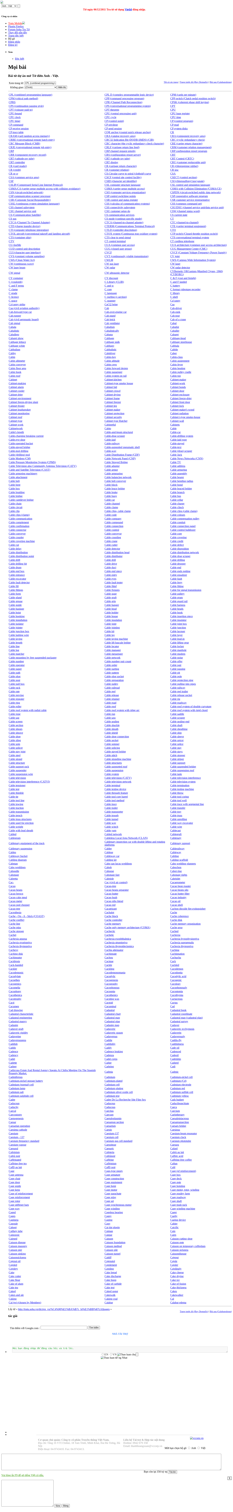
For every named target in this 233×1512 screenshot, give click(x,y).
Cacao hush (111, 897)
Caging (108, 1219)
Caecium (175, 1110)
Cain (172, 1231)
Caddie (108, 1040)
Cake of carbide (113, 1283)
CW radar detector (180, 267)
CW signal (14, 272)
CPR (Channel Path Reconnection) (123, 102)
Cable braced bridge (181, 488)
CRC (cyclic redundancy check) (187, 139)
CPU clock (15, 117)
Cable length (15, 642)
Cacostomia (176, 991)
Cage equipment (113, 1182)
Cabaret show (16, 338)
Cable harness (177, 605)
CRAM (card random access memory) (29, 136)
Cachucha (175, 957)
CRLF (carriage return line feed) (122, 147)
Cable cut (14, 544)
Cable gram (176, 597)
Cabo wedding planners (183, 863)
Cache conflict (16, 920)
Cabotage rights (178, 874)
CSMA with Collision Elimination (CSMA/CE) (195, 188)
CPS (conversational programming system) (128, 106)
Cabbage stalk (112, 342)
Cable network (112, 657)
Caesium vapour (17, 1144)
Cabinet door (177, 390)
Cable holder (111, 612)
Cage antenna (16, 1174)
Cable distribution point (21, 556)
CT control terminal (115, 241)
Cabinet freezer (113, 402)
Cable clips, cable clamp (118, 511)
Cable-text (175, 447)
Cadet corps (111, 1059)
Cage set (109, 1201)
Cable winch (111, 826)
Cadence (13, 1051)
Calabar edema (178, 1302)
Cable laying (15, 638)
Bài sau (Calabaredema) (221, 82)
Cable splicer (16, 747)
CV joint (175, 256)
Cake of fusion (178, 1283)
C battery (175, 285)
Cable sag (14, 717)
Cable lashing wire (19, 635)
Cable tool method (114, 800)
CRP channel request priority (120, 151)
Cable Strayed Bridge (116, 462)
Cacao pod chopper (19, 904)
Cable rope (14, 714)
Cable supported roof (116, 766)
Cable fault (176, 578)
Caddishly (110, 1043)
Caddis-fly (175, 1040)
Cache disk (176, 920)
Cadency (13, 1055)
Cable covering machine (22, 541)
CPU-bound (15, 113)
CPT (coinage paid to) (21, 109)
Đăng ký (13, 44)
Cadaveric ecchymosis (182, 1028)
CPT (172, 106)
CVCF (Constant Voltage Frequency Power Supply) (198, 252)
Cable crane (111, 541)
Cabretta (13, 878)
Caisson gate (177, 1242)
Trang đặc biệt (16, 35)
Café (172, 1167)
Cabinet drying (113, 394)
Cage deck (176, 1178)
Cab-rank (175, 311)
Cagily (173, 1216)
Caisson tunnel (112, 1253)
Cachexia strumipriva (116, 942)
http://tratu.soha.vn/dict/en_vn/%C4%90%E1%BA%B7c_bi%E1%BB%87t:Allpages (64, 1309)
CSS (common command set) (186, 203)
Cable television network (118, 781)
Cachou (109, 957)
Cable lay (110, 635)
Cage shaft (176, 1201)
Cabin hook (15, 372)
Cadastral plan (112, 1021)
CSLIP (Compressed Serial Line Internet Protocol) (36, 184)
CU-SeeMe (15, 245)
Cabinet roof (15, 417)
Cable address (177, 466)
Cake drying (177, 1276)
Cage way (14, 1208)
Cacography (111, 983)
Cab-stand (110, 315)
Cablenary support (180, 843)
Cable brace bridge (115, 488)
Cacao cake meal (18, 897)
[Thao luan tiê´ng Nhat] (114, 1357)
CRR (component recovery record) (27, 154)
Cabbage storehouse (181, 342)
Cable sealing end (179, 721)
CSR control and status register (121, 199)
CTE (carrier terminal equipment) (188, 226)
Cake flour (14, 1280)
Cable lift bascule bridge (118, 642)
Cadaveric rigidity (18, 1032)
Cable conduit (177, 522)
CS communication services (119, 214)
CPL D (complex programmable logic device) (129, 94)
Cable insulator (178, 620)
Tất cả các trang (171, 82)
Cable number (16, 661)
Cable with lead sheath (21, 830)
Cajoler (174, 1265)
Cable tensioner (17, 785)
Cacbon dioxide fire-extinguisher (188, 908)
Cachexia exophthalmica (118, 938)
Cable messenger (114, 653)
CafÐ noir (110, 1167)
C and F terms (16, 285)
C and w (109, 285)
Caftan (173, 1163)
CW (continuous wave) (21, 263)
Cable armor (111, 469)
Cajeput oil (14, 1261)
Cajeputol (110, 1261)
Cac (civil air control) (116, 882)
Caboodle (14, 871)
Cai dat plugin (112, 1227)
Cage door (14, 1182)
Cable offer (176, 661)
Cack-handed (16, 965)
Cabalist (174, 327)
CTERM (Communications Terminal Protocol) (130, 226)
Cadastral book (178, 1010)
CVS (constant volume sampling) (27, 256)
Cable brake (111, 492)
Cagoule (13, 1223)
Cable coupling (113, 537)
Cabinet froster (17, 405)
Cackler (13, 968)
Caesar (12, 1122)
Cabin (12, 357)
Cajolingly (175, 1268)
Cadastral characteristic (21, 1013)
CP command (16, 124)
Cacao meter (15, 901)
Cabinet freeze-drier (181, 398)
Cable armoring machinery (23, 473)
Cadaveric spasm (114, 1032)
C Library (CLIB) (114, 281)
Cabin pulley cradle (180, 372)
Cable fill (14, 586)
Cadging (109, 1066)
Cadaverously (177, 1036)
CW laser (175, 263)
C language (111, 293)
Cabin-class (176, 357)
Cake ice (175, 1280)
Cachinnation (177, 953)
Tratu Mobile (15, 23)
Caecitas (109, 1110)
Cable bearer (177, 477)
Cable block (111, 484)
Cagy (107, 1223)
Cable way (110, 822)
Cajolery (13, 1268)
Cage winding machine (182, 1208)
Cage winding (112, 1208)
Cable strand (15, 759)
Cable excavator (17, 578)
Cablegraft (175, 834)
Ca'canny (175, 300)
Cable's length (16, 432)
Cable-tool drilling (18, 451)
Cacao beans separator (117, 889)
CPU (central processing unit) (120, 113)
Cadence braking (114, 1051)
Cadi (172, 1066)
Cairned (13, 1238)
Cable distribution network (184, 552)
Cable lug (14, 650)
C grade (13, 293)
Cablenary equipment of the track (27, 843)
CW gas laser (112, 263)
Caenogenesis (16, 1118)
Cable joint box (178, 623)
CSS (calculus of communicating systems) (127, 203)
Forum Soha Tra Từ (19, 29)
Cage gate (175, 1182)
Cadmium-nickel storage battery (26, 1080)
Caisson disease (17, 1242)
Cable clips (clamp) (19, 514)
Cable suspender (17, 770)
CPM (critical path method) (23, 98)
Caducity (13, 1107)
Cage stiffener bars (19, 1204)
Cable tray (175, 811)
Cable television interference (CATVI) (29, 781)
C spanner (110, 300)
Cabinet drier (16, 394)
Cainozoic (14, 1234)
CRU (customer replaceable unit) (188, 162)
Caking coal (111, 1298)
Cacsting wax (112, 998)
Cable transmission (19, 811)
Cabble (174, 349)
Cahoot (13, 1227)
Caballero (14, 334)
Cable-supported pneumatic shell (122, 447)
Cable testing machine (182, 789)
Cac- (11, 882)
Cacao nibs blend (114, 901)
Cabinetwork (16, 428)
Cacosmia (110, 991)
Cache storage (16, 931)
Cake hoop (110, 1280)
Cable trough (112, 815)
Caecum (109, 1114)
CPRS (12, 102)
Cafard (174, 1148)
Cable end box (16, 571)
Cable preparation (114, 680)
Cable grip (110, 601)
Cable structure (17, 762)
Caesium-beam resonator (183, 1133)
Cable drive (111, 563)
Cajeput (174, 1257)
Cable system (112, 774)
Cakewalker (176, 1295)
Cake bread (111, 1272)
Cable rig (175, 699)
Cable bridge (16, 496)
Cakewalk (110, 1295)
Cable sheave (16, 732)
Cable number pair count (118, 661)
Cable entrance (17, 575)
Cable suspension (114, 770)
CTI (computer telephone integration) (29, 230)
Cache (173, 912)
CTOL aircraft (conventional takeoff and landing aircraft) (39, 233)
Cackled (174, 965)
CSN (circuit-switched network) (26, 192)
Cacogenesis (111, 980)
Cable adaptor (112, 466)
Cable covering (178, 537)
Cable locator (112, 646)
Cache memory (113, 923)
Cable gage (111, 593)
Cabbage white (17, 345)
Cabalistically (112, 330)
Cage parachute (113, 1193)
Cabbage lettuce (17, 342)
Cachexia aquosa (18, 938)
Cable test (14, 789)
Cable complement (19, 522)
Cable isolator (16, 623)
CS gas (12, 218)
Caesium (13, 1133)
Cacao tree (14, 908)
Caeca (173, 1107)
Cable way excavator (181, 822)
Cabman (13, 863)
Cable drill (110, 559)
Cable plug (14, 676)
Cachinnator (15, 957)
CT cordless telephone (182, 241)
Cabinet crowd (112, 390)
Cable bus (175, 496)
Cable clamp (111, 507)
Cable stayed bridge (115, 751)
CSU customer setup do (117, 211)
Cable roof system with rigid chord (189, 710)
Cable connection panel (182, 526)
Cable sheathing (178, 729)
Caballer (174, 330)
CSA (173, 173)
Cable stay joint (17, 751)
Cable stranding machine (118, 759)
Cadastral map (112, 1017)
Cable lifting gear (179, 642)
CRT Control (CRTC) (182, 158)
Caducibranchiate (179, 1103)
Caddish (13, 1043)
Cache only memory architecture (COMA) (127, 927)
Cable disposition (179, 548)
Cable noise (176, 657)
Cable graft (110, 597)
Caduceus (110, 1103)
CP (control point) (114, 121)
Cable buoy (111, 496)
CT (172, 218)
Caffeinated (15, 1159)
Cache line (14, 923)
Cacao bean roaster (180, 886)
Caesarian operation (19, 1125)
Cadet (12, 1059)
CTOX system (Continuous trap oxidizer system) (131, 233)
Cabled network (113, 834)
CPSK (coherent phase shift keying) (189, 102)
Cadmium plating (114, 1088)
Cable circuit (15, 507)
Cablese (109, 852)
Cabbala (174, 345)
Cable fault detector (19, 582)
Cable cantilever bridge (21, 499)
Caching (174, 950)
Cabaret (174, 334)
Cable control (112, 529)
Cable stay (175, 747)
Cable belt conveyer (115, 481)
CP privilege (111, 124)
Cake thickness (178, 1287)
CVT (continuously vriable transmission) (126, 256)
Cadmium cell (112, 1084)
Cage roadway (178, 1197)
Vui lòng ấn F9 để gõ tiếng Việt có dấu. (22, 1475)
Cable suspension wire (21, 774)
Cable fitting (177, 586)
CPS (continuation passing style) (26, 106)
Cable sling (15, 740)
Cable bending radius (181, 481)
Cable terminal (112, 785)
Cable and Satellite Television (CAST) (29, 469)
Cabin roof (14, 375)
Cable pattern (112, 672)
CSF (11, 181)
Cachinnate (111, 953)
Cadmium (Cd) (178, 1080)
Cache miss (15, 927)
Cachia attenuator (114, 950)
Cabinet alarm (16, 387)
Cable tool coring (179, 796)
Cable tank (176, 774)
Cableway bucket (18, 856)
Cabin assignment (179, 360)
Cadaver (174, 1025)
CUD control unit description (24, 248)
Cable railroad (112, 687)
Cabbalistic (110, 349)
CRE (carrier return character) (186, 143)
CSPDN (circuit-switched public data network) (195, 192)
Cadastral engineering (20, 1017)
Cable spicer (177, 740)
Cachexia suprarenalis (182, 942)
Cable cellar (176, 499)
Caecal (12, 1110)
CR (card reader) (18, 166)
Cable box (14, 488)
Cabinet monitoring (19, 413)
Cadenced (175, 1051)
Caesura (174, 1144)
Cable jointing (112, 627)
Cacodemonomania (115, 972)
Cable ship (176, 732)
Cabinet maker (112, 409)
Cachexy (13, 950)
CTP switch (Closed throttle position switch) (194, 233)
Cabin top (175, 375)
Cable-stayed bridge (19, 447)
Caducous (110, 1107)
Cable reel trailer (179, 691)
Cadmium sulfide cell (181, 1092)
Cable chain (15, 503)
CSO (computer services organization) (125, 192)
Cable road (110, 702)
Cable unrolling (178, 819)
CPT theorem (112, 109)
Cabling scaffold (179, 859)
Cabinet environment (20, 398)
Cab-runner (15, 315)
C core (108, 289)
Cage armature (112, 1174)
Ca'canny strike (17, 304)
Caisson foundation (115, 1242)
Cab (107, 308)
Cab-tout (175, 315)
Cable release (112, 695)
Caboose (109, 871)
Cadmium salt (16, 1092)
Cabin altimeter (17, 360)
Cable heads (176, 608)
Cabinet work (16, 424)
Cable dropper (178, 563)
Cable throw (177, 792)
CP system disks (179, 128)
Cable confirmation (19, 526)
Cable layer (176, 635)
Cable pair (175, 665)
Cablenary (175, 838)
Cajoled (13, 1265)
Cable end (175, 567)
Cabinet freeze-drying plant (23, 402)
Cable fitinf (111, 586)
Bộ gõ (11, 38)
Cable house (111, 616)
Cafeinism (14, 1152)
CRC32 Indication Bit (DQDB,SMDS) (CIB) (129, 139)
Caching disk (16, 953)
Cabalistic (14, 330)
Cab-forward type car (20, 311)
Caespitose (110, 1144)
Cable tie (13, 796)
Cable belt (14, 481)
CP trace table (16, 132)
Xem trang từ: (16, 83)
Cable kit (109, 631)
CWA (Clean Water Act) (22, 260)
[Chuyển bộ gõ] (2, 2)
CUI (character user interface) (25, 252)
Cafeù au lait (177, 1152)
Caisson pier (15, 1249)
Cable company (113, 518)
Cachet (12, 935)
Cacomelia (14, 987)
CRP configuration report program (188, 151)
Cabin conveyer (17, 364)
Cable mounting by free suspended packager (32, 657)
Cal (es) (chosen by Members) (25, 1302)
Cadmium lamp (17, 1088)
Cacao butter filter (180, 893)
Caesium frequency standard (24, 1141)
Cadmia (109, 1071)
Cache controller (113, 920)
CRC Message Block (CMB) (24, 143)
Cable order (111, 665)
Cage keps (14, 1189)
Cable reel (110, 691)
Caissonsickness (17, 1257)
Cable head (111, 608)
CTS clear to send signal (118, 237)
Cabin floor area (17, 368)
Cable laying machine (116, 638)
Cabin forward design (116, 368)
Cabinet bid (111, 387)
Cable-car (175, 432)
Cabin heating (177, 368)
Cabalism (110, 327)
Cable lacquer (177, 631)
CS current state (178, 214)
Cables (12, 852)
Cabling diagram (18, 859)
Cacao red (110, 904)
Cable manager (113, 650)
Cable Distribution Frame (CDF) (122, 454)
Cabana (109, 334)
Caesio (108, 1129)
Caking (13, 1298)
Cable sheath (111, 729)
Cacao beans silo (179, 889)
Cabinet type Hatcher (116, 420)
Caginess (13, 1219)
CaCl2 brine (111, 304)
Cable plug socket (114, 676)
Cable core (176, 533)
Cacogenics (15, 983)
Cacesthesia (15, 912)
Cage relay (110, 1197)
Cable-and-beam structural (119, 432)
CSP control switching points (120, 196)
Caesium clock (178, 1137)
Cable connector (17, 529)
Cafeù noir (14, 1156)
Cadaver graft (16, 1028)
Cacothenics (111, 995)
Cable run (110, 714)
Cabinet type (15, 420)
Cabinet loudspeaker (20, 409)
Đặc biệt (19, 58)
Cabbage (109, 338)
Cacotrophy (15, 998)
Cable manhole (178, 650)
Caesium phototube (180, 1141)
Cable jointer (16, 627)
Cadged (174, 1062)
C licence (14, 296)
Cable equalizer (178, 575)
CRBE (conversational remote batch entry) (32, 139)
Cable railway (177, 687)
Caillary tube (16, 1231)
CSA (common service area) (24, 177)
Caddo (12, 1047)
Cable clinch (177, 507)
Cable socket (111, 740)
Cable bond (176, 484)
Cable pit (175, 672)
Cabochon (175, 867)
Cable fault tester (114, 582)
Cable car (110, 499)
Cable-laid (110, 439)
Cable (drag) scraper (181, 451)
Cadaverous (111, 1036)
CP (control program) (181, 121)
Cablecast (175, 830)
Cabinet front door (180, 402)
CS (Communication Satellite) (25, 214)
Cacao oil (175, 901)
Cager (173, 1212)
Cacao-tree (110, 886)
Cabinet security (113, 417)
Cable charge (177, 503)
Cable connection (114, 526)
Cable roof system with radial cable (28, 710)
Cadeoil (174, 1055)
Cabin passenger (113, 372)
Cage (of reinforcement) (183, 1171)
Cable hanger (112, 605)
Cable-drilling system (181, 435)
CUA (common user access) (120, 245)
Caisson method (113, 1246)
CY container (16, 278)
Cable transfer (177, 807)
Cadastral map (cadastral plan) (186, 1017)
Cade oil (174, 1047)
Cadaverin (175, 1032)
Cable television (17, 777)
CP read (174, 124)
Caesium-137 (112, 1133)
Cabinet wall (177, 420)
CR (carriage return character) (121, 166)
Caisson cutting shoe (181, 1238)
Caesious (175, 1129)
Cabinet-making (17, 383)
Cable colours (177, 514)
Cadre (12, 1099)
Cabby (12, 353)
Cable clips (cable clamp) (183, 511)
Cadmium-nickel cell (181, 1077)
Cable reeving (16, 695)
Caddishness (177, 1043)
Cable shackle (112, 725)
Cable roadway (178, 702)
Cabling (174, 856)
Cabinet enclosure (180, 394)
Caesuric (109, 1148)
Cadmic (174, 1071)
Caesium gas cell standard (118, 1141)
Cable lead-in (177, 638)
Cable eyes (110, 578)
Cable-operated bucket (21, 443)
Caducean (14, 1103)
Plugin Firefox (16, 26)
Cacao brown (16, 893)
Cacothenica (15, 995)
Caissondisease (178, 1253)
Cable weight (16, 826)
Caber (173, 353)
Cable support (177, 762)
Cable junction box (19, 631)
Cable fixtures (112, 590)
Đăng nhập (14, 41)
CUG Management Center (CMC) (188, 248)
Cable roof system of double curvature (190, 706)
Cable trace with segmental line (187, 804)
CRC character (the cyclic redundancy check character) (134, 143)
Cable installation (18, 620)
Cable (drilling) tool (19, 454)
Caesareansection (179, 1122)
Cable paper (15, 668)
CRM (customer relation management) (191, 147)
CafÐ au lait (15, 1167)
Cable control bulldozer (182, 529)
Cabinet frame (112, 398)
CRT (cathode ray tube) (117, 158)
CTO (173, 230)
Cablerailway (177, 848)
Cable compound (114, 522)
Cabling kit (110, 859)
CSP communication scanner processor (29, 196)
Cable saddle (177, 714)
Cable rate (14, 691)
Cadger (13, 1066)
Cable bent (14, 484)
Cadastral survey (179, 1021)
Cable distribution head (117, 552)
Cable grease (16, 601)
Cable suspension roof (182, 770)
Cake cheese (177, 1272)
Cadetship (175, 1059)
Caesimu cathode (18, 1129)
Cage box (175, 1174)
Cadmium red (177, 1088)
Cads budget (177, 1099)
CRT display (111, 162)
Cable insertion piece (181, 616)
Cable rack (14, 687)
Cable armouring (114, 473)
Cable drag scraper (180, 556)
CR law (174, 169)
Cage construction (114, 1178)
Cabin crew (111, 364)
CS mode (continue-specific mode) (123, 218)
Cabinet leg (111, 405)
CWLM (109, 260)
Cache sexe (176, 927)
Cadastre (13, 1025)
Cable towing (16, 804)
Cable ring (14, 702)
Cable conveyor (113, 533)
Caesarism (110, 1125)
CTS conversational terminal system (189, 237)
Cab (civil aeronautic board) (24, 319)
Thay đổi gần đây (17, 32)
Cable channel (112, 503)
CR (172, 132)
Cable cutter (111, 544)
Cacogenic (176, 980)
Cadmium (110, 1077)
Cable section (16, 725)
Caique (108, 1234)
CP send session (113, 128)
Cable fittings (16, 590)
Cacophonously (178, 987)
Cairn (173, 1234)
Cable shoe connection (117, 736)
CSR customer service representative (190, 199)
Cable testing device (115, 789)
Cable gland (15, 597)
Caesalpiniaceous (179, 1118)
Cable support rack (19, 766)
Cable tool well (178, 800)
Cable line (14, 646)
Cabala (12, 327)
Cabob (108, 867)
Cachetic (109, 935)
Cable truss (176, 815)
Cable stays (176, 751)
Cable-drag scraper (115, 435)
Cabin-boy (110, 357)
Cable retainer (112, 699)
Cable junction (178, 627)
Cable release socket (181, 695)
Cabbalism (14, 349)
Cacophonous (112, 987)
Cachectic (110, 931)
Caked (12, 1291)
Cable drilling (177, 559)
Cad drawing (16, 1010)
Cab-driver (176, 308)
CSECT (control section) (183, 177)
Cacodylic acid (178, 976)
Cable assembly (178, 473)
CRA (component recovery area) (187, 136)
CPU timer (14, 121)
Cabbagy (109, 345)
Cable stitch (111, 755)
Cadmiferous (16, 1077)
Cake (11, 1272)
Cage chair (14, 1178)
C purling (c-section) (116, 296)
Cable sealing (112, 721)
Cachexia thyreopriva (181, 946)
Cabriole (109, 878)
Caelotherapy (177, 1114)
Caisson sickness (179, 1249)
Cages (12, 1216)
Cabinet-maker (178, 379)
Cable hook (176, 612)
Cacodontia (176, 972)
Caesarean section (114, 1122)
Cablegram (14, 838)
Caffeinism (110, 1163)
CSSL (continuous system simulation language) (34, 203)
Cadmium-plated (113, 1080)
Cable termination (179, 785)
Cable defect (177, 544)
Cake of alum (16, 1283)
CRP (11, 151)
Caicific (174, 1227)
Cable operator (17, 665)
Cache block (111, 916)
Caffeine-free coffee (181, 1159)
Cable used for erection (21, 822)
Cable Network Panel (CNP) (120, 458)
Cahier (173, 1223)
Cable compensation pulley (184, 518)
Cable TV (175, 462)
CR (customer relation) (117, 169)
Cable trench (15, 815)
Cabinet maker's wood (182, 409)
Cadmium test (112, 1095)
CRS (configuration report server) (123, 154)
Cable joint (110, 623)
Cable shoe (15, 736)
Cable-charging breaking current (26, 435)
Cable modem (177, 653)
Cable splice (176, 744)
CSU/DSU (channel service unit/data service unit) (197, 207)
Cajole (173, 1261)
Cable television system (182, 781)
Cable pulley (111, 683)
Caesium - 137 (16, 1137)
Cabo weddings (17, 867)
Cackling (109, 968)
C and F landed (178, 281)
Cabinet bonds (178, 387)
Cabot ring (176, 871)
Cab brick (110, 319)
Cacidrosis (14, 961)
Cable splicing (112, 747)
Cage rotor (14, 1201)
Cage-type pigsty (114, 1171)
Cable (173, 428)
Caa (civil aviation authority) (24, 308)
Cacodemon (176, 968)
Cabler (108, 848)
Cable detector (112, 548)
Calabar (109, 1302)
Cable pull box (17, 683)
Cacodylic (110, 976)
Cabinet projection (114, 413)
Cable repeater (16, 699)
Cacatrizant (111, 908)
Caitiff (108, 1257)
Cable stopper (177, 755)
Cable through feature (116, 792)
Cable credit (176, 541)
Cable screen (16, 721)
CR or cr (13, 173)
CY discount (111, 278)
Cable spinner (112, 744)
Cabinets (175, 424)
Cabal (173, 323)
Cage (11, 1171)
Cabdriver (110, 353)
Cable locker (177, 646)
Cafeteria (109, 1152)
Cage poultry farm (180, 1193)
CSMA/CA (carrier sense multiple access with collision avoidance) (44, 188)
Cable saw (110, 717)
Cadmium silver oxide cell (119, 1092)
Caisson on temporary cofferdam (187, 1246)
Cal (172, 1298)
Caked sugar (111, 1291)
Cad (172, 1006)
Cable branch (177, 492)
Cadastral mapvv (18, 1021)
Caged (12, 1212)
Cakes (173, 1291)
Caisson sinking (17, 1253)
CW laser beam (17, 267)
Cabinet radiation (179, 413)
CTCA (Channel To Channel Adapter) (29, 222)
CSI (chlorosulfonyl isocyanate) (187, 181)
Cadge (108, 1062)
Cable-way (110, 451)
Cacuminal (110, 1006)
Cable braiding (17, 492)
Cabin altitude (112, 360)
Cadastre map (112, 1025)
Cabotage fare (112, 874)
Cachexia (175, 935)
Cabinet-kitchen (113, 379)
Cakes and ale (16, 1295)
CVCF (108, 252)
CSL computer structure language (123, 184)
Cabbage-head (178, 338)
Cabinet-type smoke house (119, 383)
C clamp (13, 289)
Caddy (108, 1047)
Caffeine (109, 1159)
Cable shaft (176, 725)
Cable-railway (112, 443)
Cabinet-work (177, 383)
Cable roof (110, 706)
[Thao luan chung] (127, 1354)
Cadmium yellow (179, 1095)
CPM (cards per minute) (183, 94)
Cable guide (15, 605)
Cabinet (13, 379)
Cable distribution (18, 552)
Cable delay (15, 548)
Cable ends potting (180, 571)
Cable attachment (18, 477)
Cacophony (15, 991)
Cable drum (15, 567)
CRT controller (17, 162)
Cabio (108, 428)
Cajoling (109, 1268)
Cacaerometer (177, 882)
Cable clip (14, 511)
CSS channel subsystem (21, 207)
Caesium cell (111, 1137)
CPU (173, 109)
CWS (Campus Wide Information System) (193, 260)
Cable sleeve (177, 736)
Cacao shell (176, 904)
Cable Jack (176, 454)
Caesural (13, 1148)
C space (13, 300)
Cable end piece (113, 571)
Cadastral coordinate (181, 1013)
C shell (174, 296)
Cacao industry (178, 897)
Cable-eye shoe (17, 439)
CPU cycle (110, 117)
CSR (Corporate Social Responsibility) (29, 199)
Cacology (175, 983)
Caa (172, 304)
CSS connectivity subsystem (120, 207)
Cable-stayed (177, 443)
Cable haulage (16, 608)
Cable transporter (114, 811)
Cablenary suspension (20, 848)
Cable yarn (110, 830)
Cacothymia (176, 995)
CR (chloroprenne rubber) (184, 166)
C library (175, 293)
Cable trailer (111, 807)
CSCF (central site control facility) (123, 177)
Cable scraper (177, 717)
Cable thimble (16, 792)
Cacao (12, 886)
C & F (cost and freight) (183, 278)
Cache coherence (179, 916)
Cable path (14, 672)
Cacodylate (15, 976)
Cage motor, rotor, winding (184, 1189)
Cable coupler (16, 537)
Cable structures (113, 762)
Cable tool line (16, 800)
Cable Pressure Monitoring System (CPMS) (32, 462)
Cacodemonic (16, 972)
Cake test (109, 1287)
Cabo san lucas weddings (118, 863)
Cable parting (112, 668)
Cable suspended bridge (183, 766)
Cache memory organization (185, 923)
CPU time (175, 117)
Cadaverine (15, 1036)
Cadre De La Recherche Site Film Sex (125, 1099)
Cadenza (109, 1055)
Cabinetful (110, 424)
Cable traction (16, 807)
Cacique (109, 961)
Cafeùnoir (110, 1156)
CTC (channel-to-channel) (184, 222)
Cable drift (14, 559)
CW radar (110, 267)
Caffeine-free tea (18, 1163)
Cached (174, 931)
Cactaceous (176, 998)
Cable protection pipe (181, 680)
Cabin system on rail (116, 375)
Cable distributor (113, 556)
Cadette (13, 1062)
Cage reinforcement (19, 1197)
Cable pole (176, 676)
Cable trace (111, 804)
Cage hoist (110, 1186)
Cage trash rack (178, 1204)
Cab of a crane (178, 319)
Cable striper (177, 759)
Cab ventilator (112, 323)
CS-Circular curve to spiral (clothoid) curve (128, 173)
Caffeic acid (176, 1156)
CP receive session (19, 128)
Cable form (15, 593)
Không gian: (17, 87)
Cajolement (111, 1265)
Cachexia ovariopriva (20, 942)
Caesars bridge (178, 1125)
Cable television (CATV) (118, 777)
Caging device (178, 1219)
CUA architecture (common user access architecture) (198, 245)
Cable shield (111, 732)
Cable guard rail (178, 601)
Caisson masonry (18, 1246)
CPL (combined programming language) (30, 94)
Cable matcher (16, 653)
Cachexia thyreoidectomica (119, 946)
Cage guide (15, 1186)
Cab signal (14, 323)
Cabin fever (176, 364)
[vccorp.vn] (196, 1438)
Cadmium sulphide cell (21, 1095)
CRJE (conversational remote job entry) (30, 147)
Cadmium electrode (180, 1084)
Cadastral (110, 1010)
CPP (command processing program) (124, 98)
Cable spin (14, 744)
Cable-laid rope (178, 439)
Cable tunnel (111, 819)
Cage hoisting (177, 1186)
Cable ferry (176, 582)
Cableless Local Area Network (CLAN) (126, 838)
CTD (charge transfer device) (24, 226)
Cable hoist (15, 612)
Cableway (175, 852)
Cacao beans (15, 889)
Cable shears (15, 729)
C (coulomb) (15, 281)
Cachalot (109, 912)
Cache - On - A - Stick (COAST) (26, 916)
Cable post (14, 680)
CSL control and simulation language (190, 184)
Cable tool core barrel (116, 796)
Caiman (109, 1231)
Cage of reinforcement (21, 1193)
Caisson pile (111, 1249)
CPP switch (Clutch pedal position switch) (193, 98)
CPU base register (180, 113)
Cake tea (13, 1287)
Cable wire (176, 826)
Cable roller (15, 706)
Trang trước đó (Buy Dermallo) (194, 82)
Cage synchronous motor (118, 1204)
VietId (128, 9)
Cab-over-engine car (116, 311)
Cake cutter (15, 1276)
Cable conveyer (17, 533)
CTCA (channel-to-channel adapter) (124, 222)
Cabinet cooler (16, 390)
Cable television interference (185, 777)
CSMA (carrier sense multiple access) (125, 188)
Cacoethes (14, 980)
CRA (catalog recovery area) (120, 136)
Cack (173, 961)
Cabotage (14, 874)
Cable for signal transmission (185, 590)
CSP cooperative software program (189, 196)
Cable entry (111, 575)
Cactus (174, 1002)
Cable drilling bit (18, 563)
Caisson (109, 1238)
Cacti (11, 1002)
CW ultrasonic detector (117, 272)
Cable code (111, 514)
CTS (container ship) (20, 237)
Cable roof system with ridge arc (122, 710)
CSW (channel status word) (185, 211)
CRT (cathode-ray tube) (21, 158)
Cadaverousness (17, 1040)
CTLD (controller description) (121, 230)
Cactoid (109, 1002)
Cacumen (14, 1006)
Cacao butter (111, 893)
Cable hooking (17, 616)
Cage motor (111, 1189)
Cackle (108, 965)
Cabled (12, 834)
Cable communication (20, 518)
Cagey (108, 1216)
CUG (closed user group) (118, 248)
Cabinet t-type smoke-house (185, 417)
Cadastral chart (113, 1013)
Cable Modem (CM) (20, 458)
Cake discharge (113, 1276)
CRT (173, 154)
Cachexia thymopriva (20, 946)
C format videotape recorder (185, 289)
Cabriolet (175, 878)
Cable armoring (178, 469)
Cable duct (110, 567)
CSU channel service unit (22, 211)
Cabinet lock (177, 405)
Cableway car (112, 856)
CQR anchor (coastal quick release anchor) (128, 132)
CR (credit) (15, 169)
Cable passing (177, 668)
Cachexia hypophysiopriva (184, 938)
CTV (11, 241)
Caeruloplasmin (113, 1118)
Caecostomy (15, 1114)
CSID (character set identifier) (121, 181)
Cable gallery (177, 593)
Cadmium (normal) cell (21, 1084)
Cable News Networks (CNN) (186, 458)
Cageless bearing (114, 1212)
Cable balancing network (118, 477)
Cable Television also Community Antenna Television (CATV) (42, 466)
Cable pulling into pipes (183, 683)
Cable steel (14, 755)
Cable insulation (113, 620)
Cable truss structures (20, 819)
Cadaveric (110, 1028)
